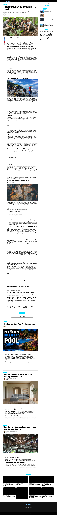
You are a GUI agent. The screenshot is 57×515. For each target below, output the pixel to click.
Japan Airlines (47, 35)
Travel (47, 37)
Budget (44, 31)
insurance (45, 34)
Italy (43, 35)
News (50, 36)
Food (44, 33)
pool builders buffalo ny (13, 361)
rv (42, 36)
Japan (44, 35)
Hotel (43, 34)
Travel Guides (48, 38)
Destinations (49, 32)
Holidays (41, 34)
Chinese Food (49, 31)
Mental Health (47, 36)
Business (46, 31)
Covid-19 (42, 32)
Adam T (8, 326)
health (50, 33)
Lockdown (50, 35)
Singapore (48, 36)
